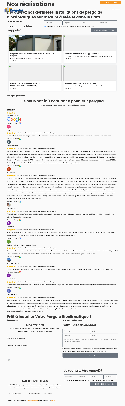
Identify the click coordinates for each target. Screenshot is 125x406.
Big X (53, 400)
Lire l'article (13, 60)
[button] (110, 2)
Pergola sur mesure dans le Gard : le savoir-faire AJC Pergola (32, 55)
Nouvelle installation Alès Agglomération (82, 54)
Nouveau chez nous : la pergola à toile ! (81, 83)
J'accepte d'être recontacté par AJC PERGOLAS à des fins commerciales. (70, 26)
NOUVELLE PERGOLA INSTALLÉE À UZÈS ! (25, 83)
